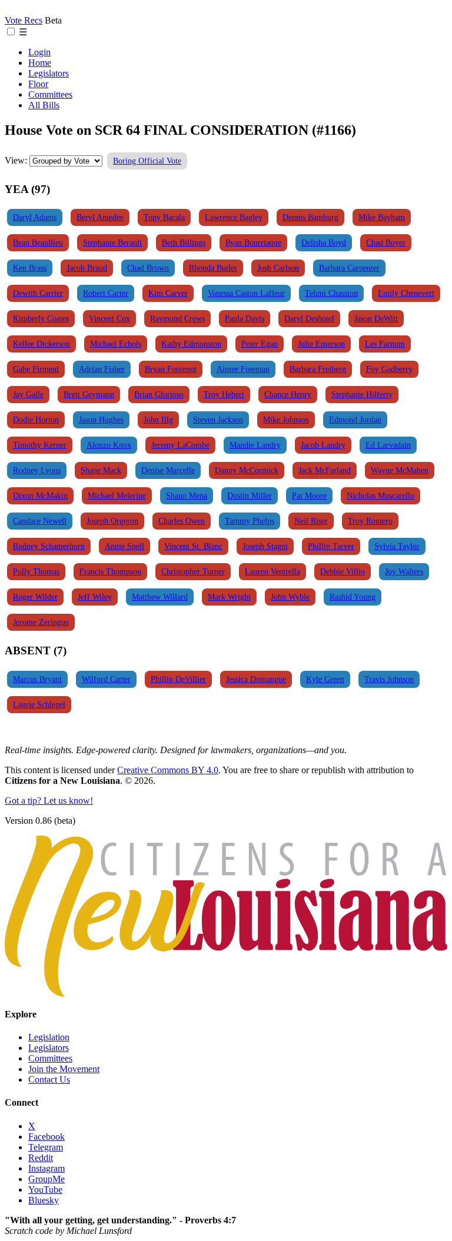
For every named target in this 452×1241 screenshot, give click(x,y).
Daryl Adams (34, 217)
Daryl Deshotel (309, 318)
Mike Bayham (381, 217)
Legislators (48, 73)
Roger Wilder (35, 596)
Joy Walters (404, 571)
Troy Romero (370, 520)
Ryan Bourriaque (253, 242)
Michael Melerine (117, 495)
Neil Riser (311, 520)
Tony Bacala (164, 217)
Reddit (40, 1158)
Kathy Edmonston (191, 343)
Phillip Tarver (331, 546)
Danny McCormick (246, 470)
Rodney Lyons (37, 470)
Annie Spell (124, 546)
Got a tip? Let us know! (49, 801)
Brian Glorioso (159, 394)
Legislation (48, 1037)
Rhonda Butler (213, 267)
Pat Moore (309, 495)
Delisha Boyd (323, 242)
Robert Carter (105, 293)
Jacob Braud (87, 267)
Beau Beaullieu (38, 242)
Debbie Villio (342, 571)
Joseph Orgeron (112, 520)
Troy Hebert (224, 394)
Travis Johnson (389, 679)
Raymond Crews (177, 318)
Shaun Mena (186, 495)
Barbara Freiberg (318, 369)
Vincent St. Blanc (193, 546)
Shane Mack (101, 470)
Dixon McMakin (40, 495)
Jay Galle (28, 394)
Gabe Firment (36, 369)
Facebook (46, 1137)
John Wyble (290, 596)
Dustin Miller (249, 495)
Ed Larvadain (388, 445)
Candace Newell (40, 520)
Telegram (45, 1147)
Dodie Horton (36, 419)
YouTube (45, 1190)
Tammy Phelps (249, 520)
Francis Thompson (110, 571)
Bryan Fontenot (171, 369)
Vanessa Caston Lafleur (246, 293)
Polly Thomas (36, 571)
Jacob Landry (323, 445)
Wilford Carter (106, 679)
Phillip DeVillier (178, 679)
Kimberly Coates (41, 318)
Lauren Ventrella (272, 571)
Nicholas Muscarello (380, 495)
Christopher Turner (193, 571)
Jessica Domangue (256, 679)
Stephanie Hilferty (362, 394)
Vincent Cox (109, 318)
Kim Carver (168, 293)
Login (39, 52)
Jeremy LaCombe (180, 445)
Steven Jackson (218, 419)
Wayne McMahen (399, 470)
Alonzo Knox (109, 445)
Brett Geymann (89, 394)
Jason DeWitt (376, 318)
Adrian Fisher (102, 369)
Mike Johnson (286, 419)
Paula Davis (244, 318)
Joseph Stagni (265, 546)
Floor (38, 84)
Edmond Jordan (355, 419)
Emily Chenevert (406, 293)
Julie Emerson (321, 343)
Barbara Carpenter (349, 267)
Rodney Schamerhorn (49, 546)
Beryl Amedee (100, 217)
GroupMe (46, 1179)
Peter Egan (259, 343)
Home (39, 63)
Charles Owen (181, 520)
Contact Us (49, 1079)
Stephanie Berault (112, 242)
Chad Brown (148, 267)
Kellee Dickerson (41, 343)
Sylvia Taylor (397, 546)
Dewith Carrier (38, 293)
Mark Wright (229, 596)
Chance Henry (287, 394)
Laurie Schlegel (39, 704)
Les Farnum (385, 343)
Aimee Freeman (243, 369)
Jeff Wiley (95, 596)
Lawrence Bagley (233, 217)
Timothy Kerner (40, 445)
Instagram (46, 1168)
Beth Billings (183, 242)
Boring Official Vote (147, 160)
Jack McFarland (324, 470)
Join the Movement (63, 1069)
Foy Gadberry (389, 369)
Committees (50, 94)
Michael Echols (115, 343)
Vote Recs (23, 20)
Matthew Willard (160, 596)
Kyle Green (325, 679)
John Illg (158, 419)
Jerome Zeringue (41, 622)
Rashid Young (352, 596)
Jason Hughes (101, 419)
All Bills (43, 105)
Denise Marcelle (168, 470)
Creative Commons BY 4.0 (167, 770)
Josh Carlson (278, 267)
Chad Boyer (386, 242)
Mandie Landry (255, 445)
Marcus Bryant (37, 679)
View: (16, 160)
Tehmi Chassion (331, 293)
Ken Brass (29, 267)
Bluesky (43, 1200)
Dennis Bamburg (310, 217)
